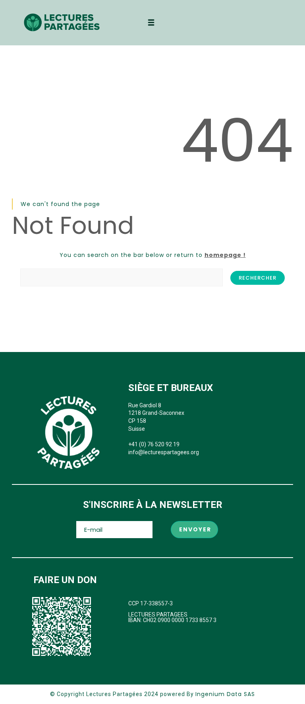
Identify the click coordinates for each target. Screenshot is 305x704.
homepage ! (225, 255)
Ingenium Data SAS (225, 694)
